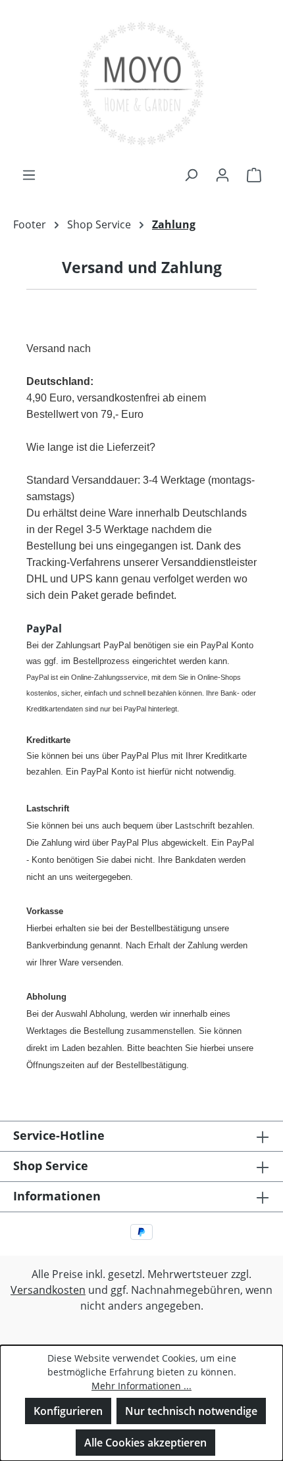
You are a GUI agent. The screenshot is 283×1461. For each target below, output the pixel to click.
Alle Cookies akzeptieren (145, 1442)
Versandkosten (48, 1290)
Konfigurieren (68, 1411)
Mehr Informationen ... (141, 1385)
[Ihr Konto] (222, 174)
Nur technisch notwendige (191, 1411)
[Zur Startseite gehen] (141, 83)
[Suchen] (191, 174)
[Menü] (29, 174)
